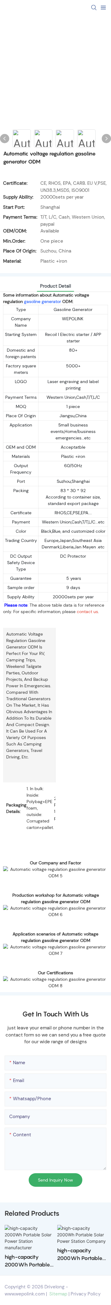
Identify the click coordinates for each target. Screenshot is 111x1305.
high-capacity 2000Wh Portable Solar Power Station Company (81, 1255)
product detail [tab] (55, 286)
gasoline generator (42, 301)
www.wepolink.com (25, 1294)
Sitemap (57, 1294)
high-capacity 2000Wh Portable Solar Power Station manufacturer (29, 1261)
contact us (87, 611)
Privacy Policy (86, 1294)
